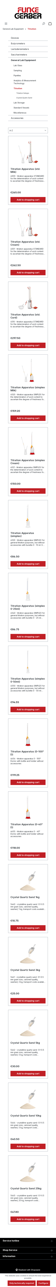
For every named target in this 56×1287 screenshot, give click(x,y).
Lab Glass (18, 65)
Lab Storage (19, 102)
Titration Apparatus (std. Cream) (25, 243)
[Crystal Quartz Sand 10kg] (28, 1098)
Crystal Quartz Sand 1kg (25, 897)
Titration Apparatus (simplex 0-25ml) (27, 607)
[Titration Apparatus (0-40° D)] (28, 807)
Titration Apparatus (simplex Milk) (27, 389)
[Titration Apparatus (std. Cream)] (28, 224)
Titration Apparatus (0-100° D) (27, 753)
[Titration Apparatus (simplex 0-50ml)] (28, 661)
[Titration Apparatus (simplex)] (28, 516)
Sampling (18, 70)
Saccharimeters (19, 54)
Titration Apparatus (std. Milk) (25, 170)
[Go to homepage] (28, 13)
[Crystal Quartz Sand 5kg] (28, 1025)
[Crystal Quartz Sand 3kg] (28, 953)
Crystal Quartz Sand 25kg (25, 1188)
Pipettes (17, 75)
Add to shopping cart (28, 199)
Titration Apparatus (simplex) (22, 534)
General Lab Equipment (23, 60)
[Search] (43, 23)
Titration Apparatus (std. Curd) (25, 316)
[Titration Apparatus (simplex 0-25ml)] (28, 588)
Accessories (17, 118)
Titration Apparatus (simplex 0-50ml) (27, 680)
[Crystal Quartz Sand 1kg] (28, 880)
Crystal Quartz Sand (24, 98)
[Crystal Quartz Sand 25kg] (28, 1171)
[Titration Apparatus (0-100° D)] (28, 734)
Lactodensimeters (20, 49)
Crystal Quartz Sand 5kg (25, 1042)
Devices (15, 38)
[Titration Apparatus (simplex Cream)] (28, 443)
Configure (43, 1283)
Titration (18, 88)
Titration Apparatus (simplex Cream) (27, 462)
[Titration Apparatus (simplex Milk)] (28, 370)
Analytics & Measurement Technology (25, 82)
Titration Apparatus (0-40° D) (26, 826)
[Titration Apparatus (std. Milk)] (28, 151)
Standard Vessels (21, 108)
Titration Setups (22, 93)
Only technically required (21, 1283)
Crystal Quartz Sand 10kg (25, 1115)
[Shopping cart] (50, 23)
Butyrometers (18, 43)
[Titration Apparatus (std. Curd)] (28, 297)
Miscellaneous (20, 113)
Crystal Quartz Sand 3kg (25, 970)
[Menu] (6, 23)
